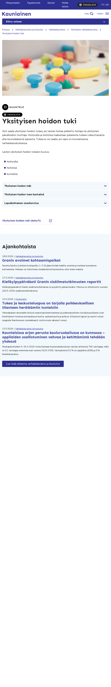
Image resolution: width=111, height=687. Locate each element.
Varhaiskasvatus (57, 29)
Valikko (100, 13)
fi (102, 4)
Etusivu (6, 29)
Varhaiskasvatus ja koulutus (29, 29)
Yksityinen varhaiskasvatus (84, 29)
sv (107, 4)
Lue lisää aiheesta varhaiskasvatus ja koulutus (33, 364)
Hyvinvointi (20, 299)
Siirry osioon (14, 21)
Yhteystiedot (13, 2)
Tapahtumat (33, 2)
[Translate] (87, 5)
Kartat (51, 2)
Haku (86, 13)
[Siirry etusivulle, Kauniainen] (16, 13)
